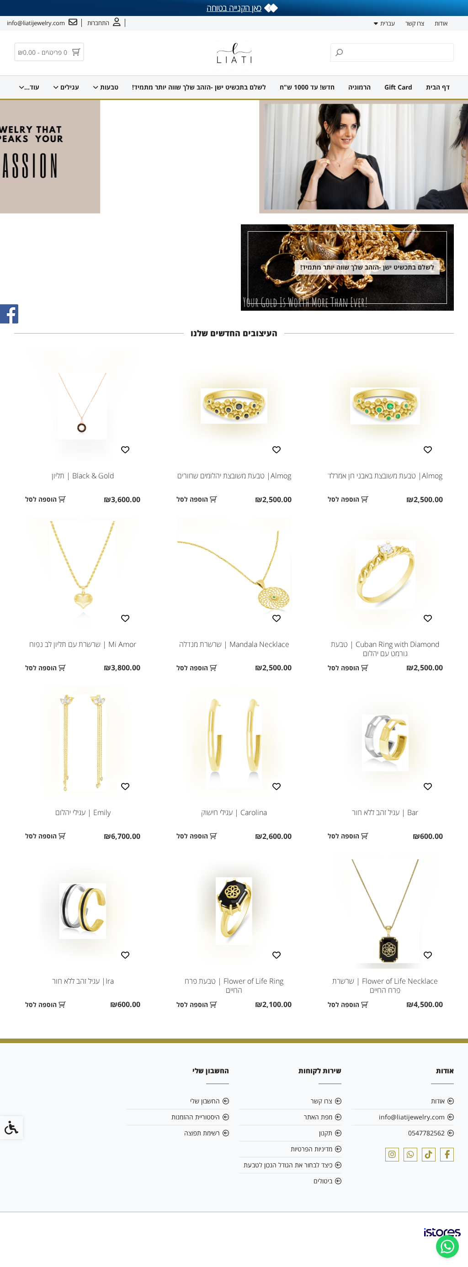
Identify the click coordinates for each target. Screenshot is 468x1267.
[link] (447, 1246)
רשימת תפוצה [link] (202, 1133)
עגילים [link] (68, 87)
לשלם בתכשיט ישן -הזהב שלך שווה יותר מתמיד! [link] (199, 87)
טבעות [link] (108, 87)
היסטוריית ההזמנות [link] (195, 1117)
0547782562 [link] (426, 1133)
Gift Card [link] (398, 87)
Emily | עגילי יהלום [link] (83, 812)
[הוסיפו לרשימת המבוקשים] (428, 449)
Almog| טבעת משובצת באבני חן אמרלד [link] (385, 476)
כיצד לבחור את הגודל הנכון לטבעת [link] (288, 1165)
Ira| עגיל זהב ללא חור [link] (83, 981)
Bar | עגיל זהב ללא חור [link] (385, 812)
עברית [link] (387, 23)
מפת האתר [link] (318, 1117)
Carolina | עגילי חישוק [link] (234, 812)
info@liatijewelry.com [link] (412, 1117)
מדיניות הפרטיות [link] (311, 1149)
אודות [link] (441, 23)
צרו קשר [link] (414, 23)
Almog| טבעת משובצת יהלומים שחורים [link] (234, 476)
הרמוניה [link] (359, 87)
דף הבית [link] (438, 87)
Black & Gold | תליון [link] (83, 476)
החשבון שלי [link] (205, 1101)
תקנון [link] (325, 1133)
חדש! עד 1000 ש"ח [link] (307, 87)
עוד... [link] (31, 87)
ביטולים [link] (323, 1181)
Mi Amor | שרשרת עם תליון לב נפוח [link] (82, 644)
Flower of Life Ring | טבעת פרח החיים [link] (234, 985)
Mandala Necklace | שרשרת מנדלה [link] (234, 644)
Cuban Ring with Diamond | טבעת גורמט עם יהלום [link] (385, 648)
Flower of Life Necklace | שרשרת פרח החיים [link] (385, 985)
